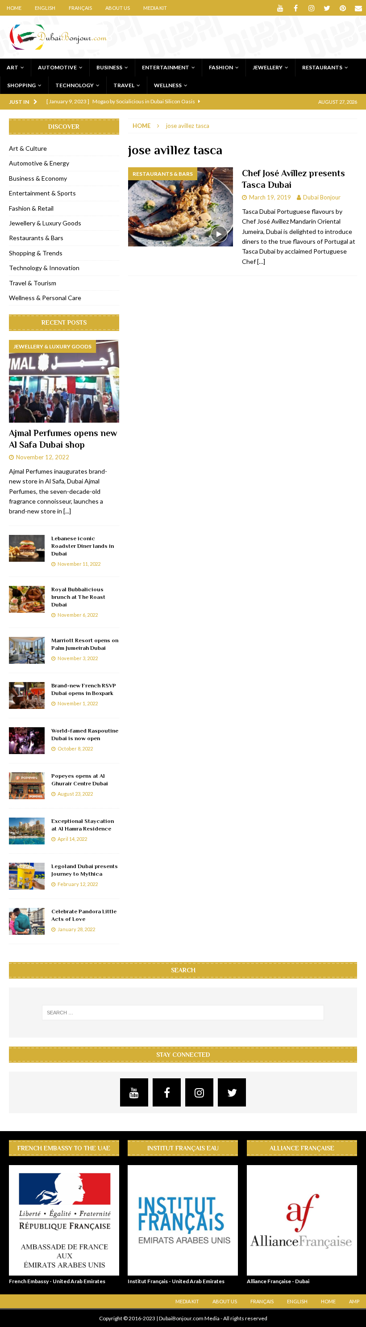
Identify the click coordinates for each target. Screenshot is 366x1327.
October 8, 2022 (75, 748)
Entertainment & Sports (42, 193)
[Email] (358, 8)
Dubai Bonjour (322, 197)
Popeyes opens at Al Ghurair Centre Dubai (79, 779)
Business (109, 67)
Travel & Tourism (32, 283)
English (45, 8)
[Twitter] (327, 8)
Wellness (168, 85)
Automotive (57, 67)
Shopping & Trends (35, 253)
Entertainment (165, 67)
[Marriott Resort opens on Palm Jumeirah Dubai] (27, 650)
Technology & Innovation (44, 267)
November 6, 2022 (78, 615)
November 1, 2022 (78, 703)
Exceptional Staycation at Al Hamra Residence (82, 825)
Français (80, 8)
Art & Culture (28, 148)
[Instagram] (311, 8)
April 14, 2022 (72, 839)
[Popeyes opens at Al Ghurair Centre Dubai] (27, 785)
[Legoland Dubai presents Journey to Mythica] (27, 876)
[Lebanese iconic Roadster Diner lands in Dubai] (27, 548)
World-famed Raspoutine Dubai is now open (84, 734)
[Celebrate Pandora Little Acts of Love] (27, 921)
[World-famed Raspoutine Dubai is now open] (27, 740)
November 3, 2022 (78, 658)
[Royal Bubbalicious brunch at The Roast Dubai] (27, 599)
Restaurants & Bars (36, 238)
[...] (67, 511)
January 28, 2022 (76, 929)
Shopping (21, 85)
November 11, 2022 (79, 564)
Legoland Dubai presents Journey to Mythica (84, 870)
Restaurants (322, 67)
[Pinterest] (342, 8)
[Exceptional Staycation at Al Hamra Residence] (27, 831)
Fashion (221, 67)
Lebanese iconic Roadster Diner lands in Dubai (82, 546)
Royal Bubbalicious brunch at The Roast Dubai (78, 597)
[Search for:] (183, 1012)
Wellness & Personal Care (45, 297)
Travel (123, 85)
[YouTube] (280, 8)
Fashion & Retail (31, 208)
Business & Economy (38, 178)
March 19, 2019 (270, 197)
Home (14, 8)
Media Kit (155, 8)
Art (12, 67)
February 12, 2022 (78, 884)
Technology (74, 85)
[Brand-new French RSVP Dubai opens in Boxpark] (27, 695)
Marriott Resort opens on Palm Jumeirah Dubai (84, 644)
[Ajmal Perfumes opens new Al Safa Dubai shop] (64, 381)
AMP (354, 1301)
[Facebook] (296, 8)
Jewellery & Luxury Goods (45, 223)
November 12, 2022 (42, 457)
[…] (261, 261)
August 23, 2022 (75, 794)
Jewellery (268, 67)
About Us (117, 8)
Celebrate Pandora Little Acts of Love (83, 915)
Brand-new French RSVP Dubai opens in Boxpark (83, 689)
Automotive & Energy (39, 163)
